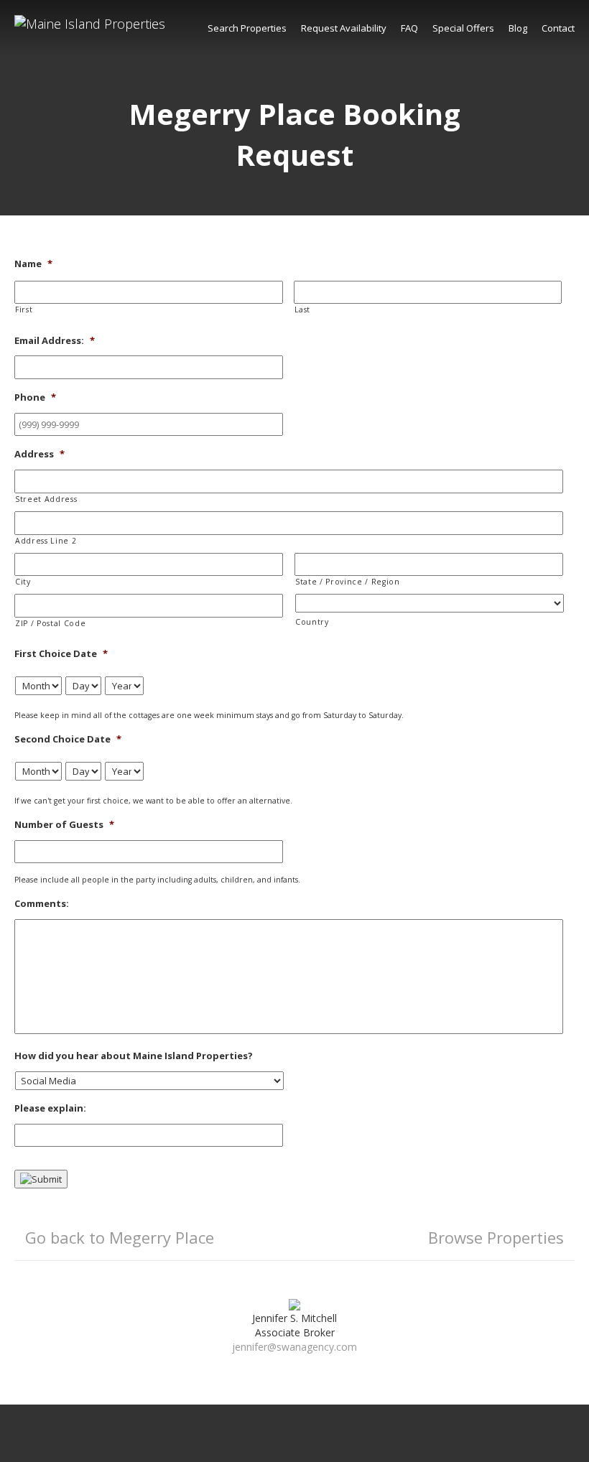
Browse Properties (496, 1237)
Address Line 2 (45, 541)
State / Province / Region (347, 582)
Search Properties (247, 28)
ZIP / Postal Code (50, 623)
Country (312, 622)
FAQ (409, 28)
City (23, 582)
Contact (558, 28)
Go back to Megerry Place (119, 1237)
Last (302, 309)
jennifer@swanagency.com (294, 1347)
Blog (518, 28)
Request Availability (343, 28)
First (23, 309)
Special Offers (463, 28)
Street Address (46, 499)
